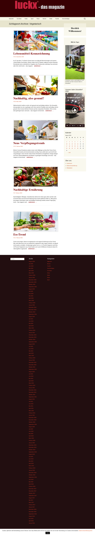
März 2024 (31, 328)
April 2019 (31, 463)
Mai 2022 (31, 378)
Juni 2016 (31, 518)
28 (77, 148)
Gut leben (19, 18)
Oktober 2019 (32, 449)
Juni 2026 (31, 266)
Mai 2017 (31, 500)
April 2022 (31, 380)
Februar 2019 (32, 468)
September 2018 (33, 477)
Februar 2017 (32, 504)
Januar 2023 (32, 360)
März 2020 (31, 438)
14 (77, 144)
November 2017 (32, 491)
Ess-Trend (19, 234)
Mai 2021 (31, 406)
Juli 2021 (31, 401)
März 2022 (31, 383)
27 (75, 148)
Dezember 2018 (32, 472)
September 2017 (33, 495)
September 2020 (33, 424)
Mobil (51, 18)
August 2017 (32, 497)
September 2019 (33, 452)
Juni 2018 (31, 479)
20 (75, 146)
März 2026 (31, 272)
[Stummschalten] (80, 125)
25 (69, 148)
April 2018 (31, 484)
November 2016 (32, 511)
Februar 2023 (32, 357)
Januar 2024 (32, 332)
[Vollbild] (82, 125)
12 (72, 144)
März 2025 (31, 300)
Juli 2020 (31, 429)
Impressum (69, 163)
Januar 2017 (32, 507)
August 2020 (32, 426)
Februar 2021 (32, 413)
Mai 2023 (31, 351)
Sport (32, 18)
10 (66, 144)
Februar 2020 (32, 440)
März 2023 (31, 355)
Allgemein (49, 261)
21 (77, 146)
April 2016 (31, 520)
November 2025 (32, 282)
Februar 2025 (32, 302)
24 (66, 148)
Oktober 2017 (32, 493)
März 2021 (31, 410)
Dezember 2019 (32, 445)
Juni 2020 (31, 431)
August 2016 (32, 516)
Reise (38, 18)
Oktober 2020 (32, 422)
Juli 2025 (31, 291)
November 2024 (32, 309)
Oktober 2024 (32, 312)
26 (72, 148)
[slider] (73, 125)
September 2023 (33, 341)
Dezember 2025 (32, 279)
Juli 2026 (31, 263)
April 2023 (31, 353)
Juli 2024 (31, 318)
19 (72, 146)
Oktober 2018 (32, 474)
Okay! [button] (47, 533)
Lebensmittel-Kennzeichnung (31, 53)
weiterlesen (38, 66)
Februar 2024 (32, 330)
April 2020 (31, 435)
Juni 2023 (31, 348)
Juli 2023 (31, 346)
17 (66, 146)
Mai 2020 (31, 433)
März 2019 (31, 465)
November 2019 (32, 447)
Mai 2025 (31, 295)
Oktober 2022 (32, 367)
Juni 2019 (31, 458)
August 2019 (32, 454)
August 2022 (32, 371)
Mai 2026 (31, 268)
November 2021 (32, 392)
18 (69, 146)
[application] (75, 110)
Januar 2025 (32, 305)
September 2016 (33, 513)
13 (75, 144)
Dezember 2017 (32, 488)
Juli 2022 (31, 373)
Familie (57, 18)
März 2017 (31, 502)
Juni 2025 (31, 293)
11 (69, 144)
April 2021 (31, 408)
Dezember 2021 (32, 390)
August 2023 (32, 344)
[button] (75, 110)
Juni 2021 (31, 403)
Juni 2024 (31, 321)
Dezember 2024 (32, 307)
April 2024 (31, 325)
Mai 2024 (31, 323)
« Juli (69, 152)
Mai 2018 (31, 481)
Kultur (26, 18)
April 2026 (31, 270)
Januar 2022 (32, 387)
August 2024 (32, 316)
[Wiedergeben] (67, 125)
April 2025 (31, 298)
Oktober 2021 (32, 394)
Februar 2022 (32, 385)
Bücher (44, 18)
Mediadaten (69, 168)
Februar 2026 (32, 275)
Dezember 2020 (32, 417)
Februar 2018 (32, 486)
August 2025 (32, 289)
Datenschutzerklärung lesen (85, 530)
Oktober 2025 (32, 284)
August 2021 (32, 399)
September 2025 (33, 286)
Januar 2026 (32, 277)
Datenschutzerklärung (72, 165)
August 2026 (32, 261)
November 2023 (32, 337)
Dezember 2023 (32, 334)
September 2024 (33, 314)
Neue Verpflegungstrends (29, 143)
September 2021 (33, 396)
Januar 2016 (32, 523)
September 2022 (33, 369)
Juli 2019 (31, 456)
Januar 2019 (32, 470)
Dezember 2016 (32, 509)
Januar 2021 (32, 415)
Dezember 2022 (32, 362)
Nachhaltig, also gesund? (28, 98)
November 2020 (32, 419)
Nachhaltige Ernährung (28, 190)
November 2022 (32, 364)
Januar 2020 (32, 442)
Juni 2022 (31, 376)
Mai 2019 (31, 461)
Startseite (11, 18)
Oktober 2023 (32, 339)
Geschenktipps (65, 18)
